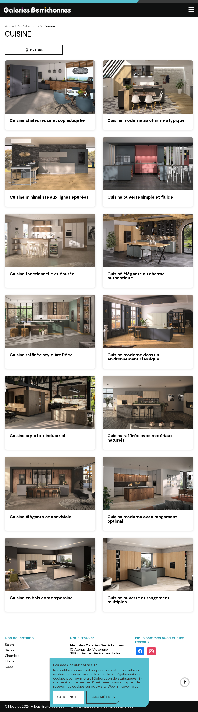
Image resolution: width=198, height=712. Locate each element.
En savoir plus (127, 686)
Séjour (10, 650)
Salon (9, 644)
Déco (9, 667)
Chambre (12, 655)
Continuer (68, 697)
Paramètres (102, 697)
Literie (9, 661)
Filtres (36, 49)
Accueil (10, 26)
